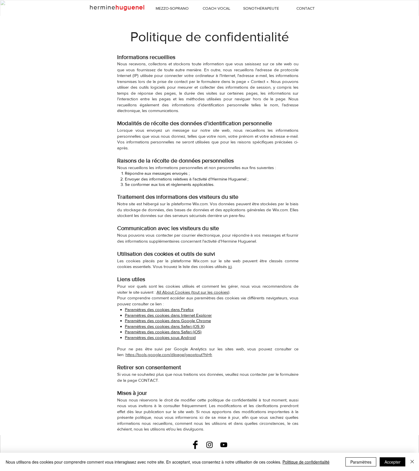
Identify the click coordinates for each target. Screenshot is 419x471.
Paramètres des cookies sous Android (160, 337)
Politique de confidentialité (305, 462)
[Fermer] (412, 461)
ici (230, 266)
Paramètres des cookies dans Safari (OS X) (165, 326)
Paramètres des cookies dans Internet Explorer (168, 315)
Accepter (392, 462)
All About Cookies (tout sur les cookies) (192, 292)
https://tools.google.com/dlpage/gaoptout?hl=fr (168, 354)
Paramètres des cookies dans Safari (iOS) (163, 331)
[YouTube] (223, 444)
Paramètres (360, 462)
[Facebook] (195, 444)
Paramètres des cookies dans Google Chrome (168, 320)
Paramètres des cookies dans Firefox (159, 309)
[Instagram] (209, 444)
